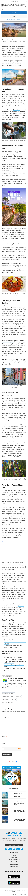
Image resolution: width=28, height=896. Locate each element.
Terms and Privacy (16, 19)
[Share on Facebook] (3, 762)
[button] (26, 1)
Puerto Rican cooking (8, 342)
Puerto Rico (16, 110)
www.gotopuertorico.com (11, 647)
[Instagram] (9, 849)
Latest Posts (8, 676)
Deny (14, 16)
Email (4, 743)
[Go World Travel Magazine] (5, 680)
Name (4, 737)
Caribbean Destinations (8, 693)
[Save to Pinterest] (6, 762)
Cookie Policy (10, 19)
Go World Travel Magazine (15, 678)
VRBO (24, 632)
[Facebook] (6, 849)
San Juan (13, 699)
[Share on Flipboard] (9, 762)
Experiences (14, 866)
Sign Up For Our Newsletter (14, 845)
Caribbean (21, 606)
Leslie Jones (17, 696)
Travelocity (20, 634)
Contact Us (14, 862)
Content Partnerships (14, 859)
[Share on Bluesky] (15, 762)
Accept (14, 12)
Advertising (14, 857)
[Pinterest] (11, 849)
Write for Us (13, 894)
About (3, 676)
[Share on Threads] (12, 762)
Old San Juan (5, 699)
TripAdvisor (5, 636)
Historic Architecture (7, 696)
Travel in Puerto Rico (7, 702)
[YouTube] (14, 849)
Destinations (14, 864)
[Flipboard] (22, 849)
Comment (5, 717)
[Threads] (19, 849)
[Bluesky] (17, 849)
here (21, 628)
